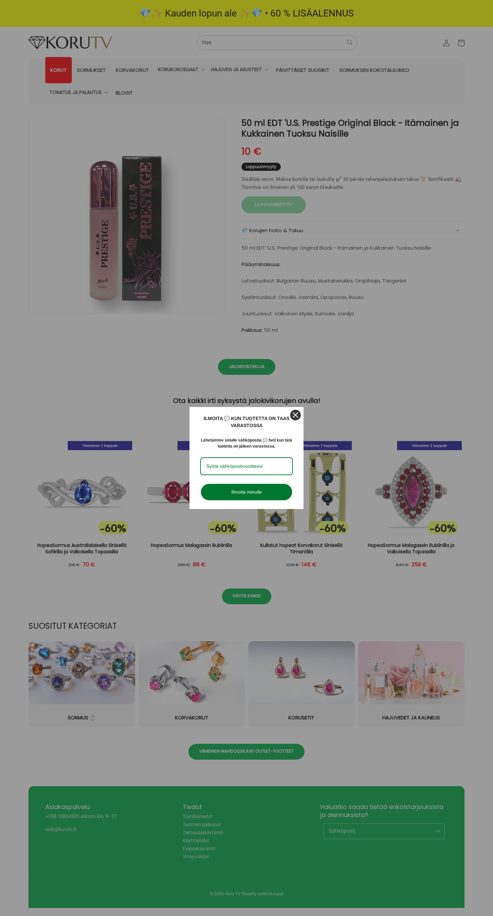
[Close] (295, 415)
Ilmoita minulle (246, 492)
